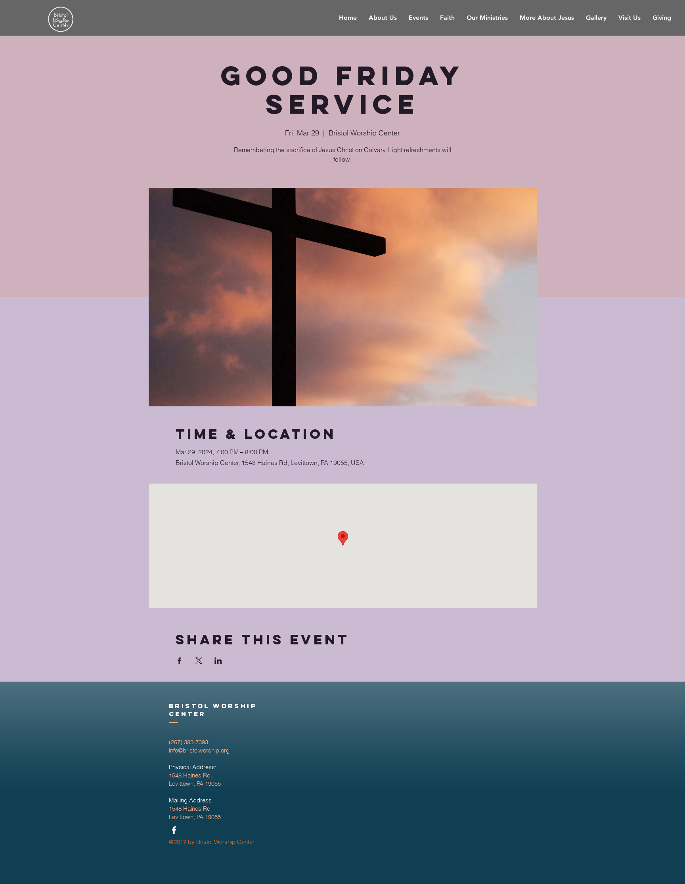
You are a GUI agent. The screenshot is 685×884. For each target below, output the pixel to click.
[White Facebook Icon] (174, 830)
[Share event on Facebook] (179, 660)
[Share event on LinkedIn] (218, 660)
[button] (487, 18)
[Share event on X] (199, 660)
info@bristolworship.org (199, 750)
